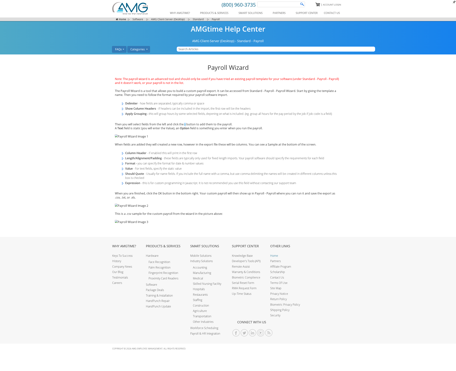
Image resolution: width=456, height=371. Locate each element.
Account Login (332, 4)
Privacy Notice (279, 294)
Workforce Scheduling (204, 328)
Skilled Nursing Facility (207, 284)
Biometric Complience (246, 277)
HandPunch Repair (158, 301)
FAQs (118, 49)
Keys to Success (122, 256)
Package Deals (155, 290)
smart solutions (251, 13)
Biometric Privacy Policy (285, 305)
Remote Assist (241, 267)
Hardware (152, 256)
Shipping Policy (279, 310)
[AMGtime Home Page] (130, 8)
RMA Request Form (244, 288)
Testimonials (120, 277)
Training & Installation (159, 295)
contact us (332, 13)
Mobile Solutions (200, 256)
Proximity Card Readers (163, 278)
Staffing (197, 300)
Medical (198, 278)
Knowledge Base (242, 256)
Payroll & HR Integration (205, 333)
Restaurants (200, 295)
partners (279, 13)
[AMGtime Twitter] (244, 333)
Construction (201, 305)
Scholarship (277, 272)
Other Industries (203, 322)
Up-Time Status (241, 294)
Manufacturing (202, 273)
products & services (214, 13)
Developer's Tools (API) (246, 261)
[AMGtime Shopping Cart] (317, 4)
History (116, 261)
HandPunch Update (158, 306)
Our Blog (117, 272)
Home (274, 256)
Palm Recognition (159, 267)
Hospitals (199, 289)
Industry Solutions (201, 261)
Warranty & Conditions (246, 272)
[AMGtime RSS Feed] (269, 333)
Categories (138, 49)
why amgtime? (180, 13)
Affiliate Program (280, 267)
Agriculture (200, 311)
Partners (275, 261)
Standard (244, 41)
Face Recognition (159, 262)
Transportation (202, 316)
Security (275, 315)
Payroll (258, 41)
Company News (122, 267)
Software (151, 285)
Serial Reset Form (243, 283)
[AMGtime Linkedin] (252, 333)
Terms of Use (278, 283)
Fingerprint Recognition (163, 273)
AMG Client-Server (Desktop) (213, 41)
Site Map (275, 288)
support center (307, 13)
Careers (117, 283)
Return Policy (278, 299)
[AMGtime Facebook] (236, 333)
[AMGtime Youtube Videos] (261, 333)
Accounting (200, 267)
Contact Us (277, 277)
